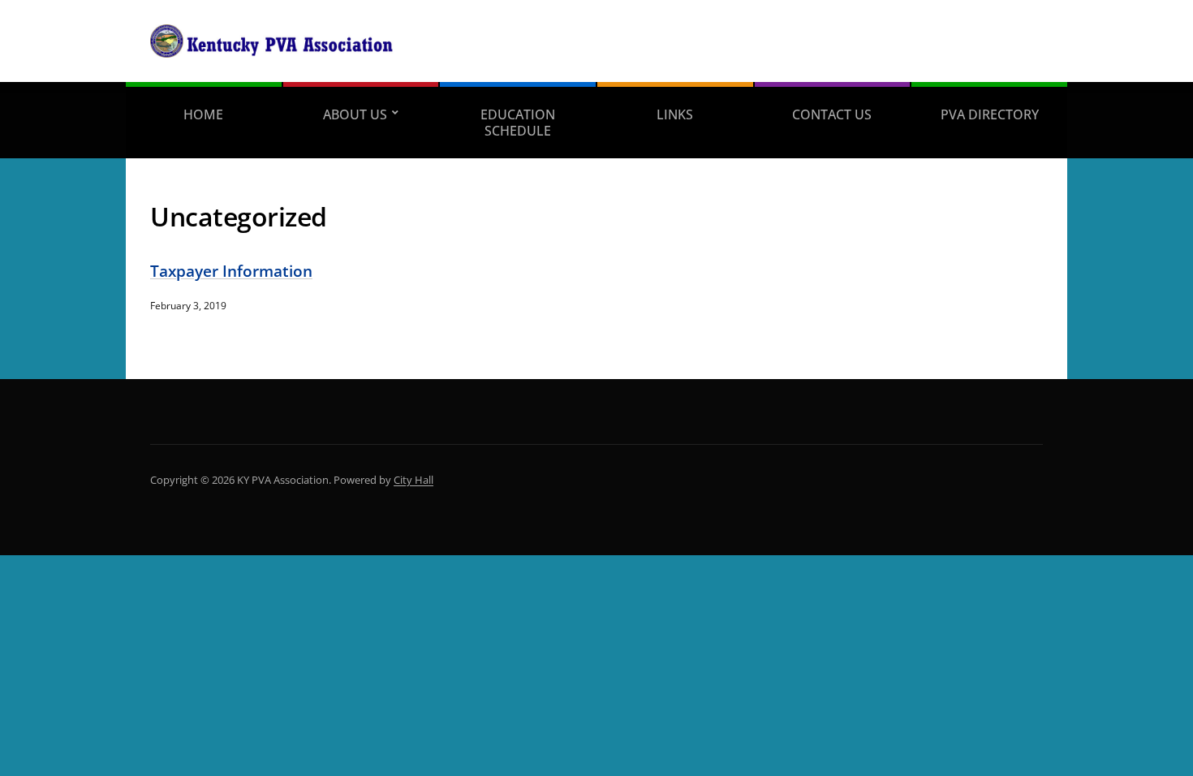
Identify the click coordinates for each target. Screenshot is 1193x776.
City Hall (413, 479)
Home (203, 114)
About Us (355, 114)
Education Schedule (517, 123)
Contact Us (832, 114)
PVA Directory (990, 114)
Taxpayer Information (231, 271)
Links (675, 114)
